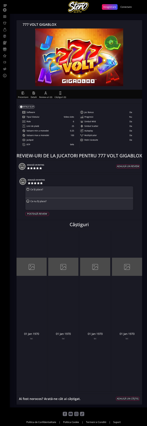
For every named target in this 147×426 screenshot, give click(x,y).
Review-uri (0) (45, 97)
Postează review (37, 213)
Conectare (126, 6)
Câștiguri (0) (60, 97)
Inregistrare (109, 6)
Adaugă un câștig (128, 398)
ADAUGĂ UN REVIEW (128, 166)
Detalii (34, 97)
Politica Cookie (71, 422)
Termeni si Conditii (96, 422)
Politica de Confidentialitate (41, 422)
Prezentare (23, 97)
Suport (117, 422)
